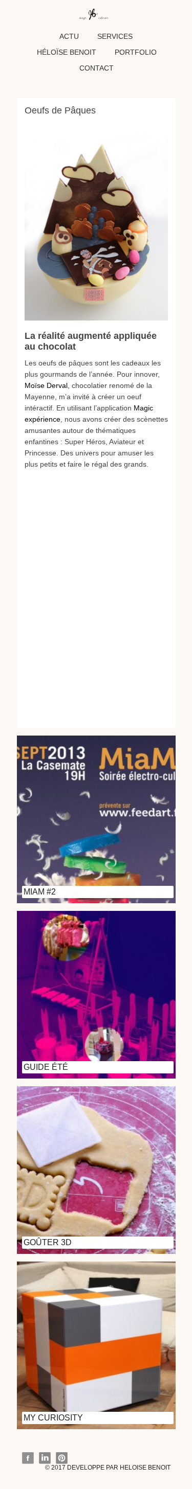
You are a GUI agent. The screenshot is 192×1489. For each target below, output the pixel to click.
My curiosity (53, 1417)
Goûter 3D (48, 1242)
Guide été (46, 1067)
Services (115, 36)
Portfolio (136, 52)
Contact (96, 68)
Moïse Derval (46, 385)
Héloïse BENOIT (66, 52)
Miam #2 (40, 891)
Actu (69, 36)
